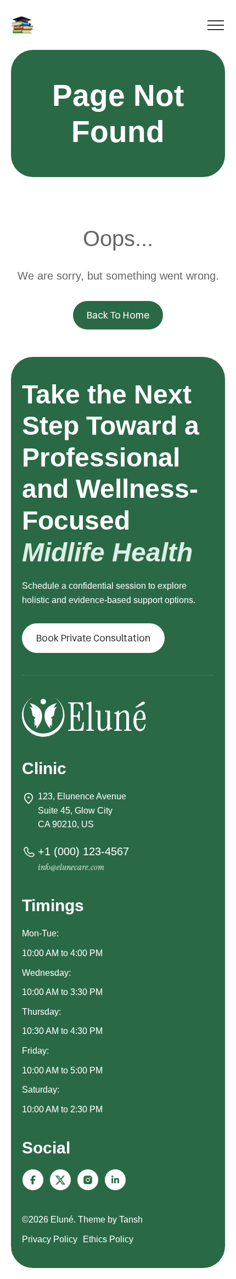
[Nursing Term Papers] (24, 24)
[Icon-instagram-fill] (88, 1180)
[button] (93, 638)
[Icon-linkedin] (115, 1180)
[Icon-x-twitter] (60, 1180)
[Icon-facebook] (33, 1180)
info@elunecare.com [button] (71, 867)
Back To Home (118, 315)
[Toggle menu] (215, 27)
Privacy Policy (49, 1239)
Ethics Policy (108, 1239)
